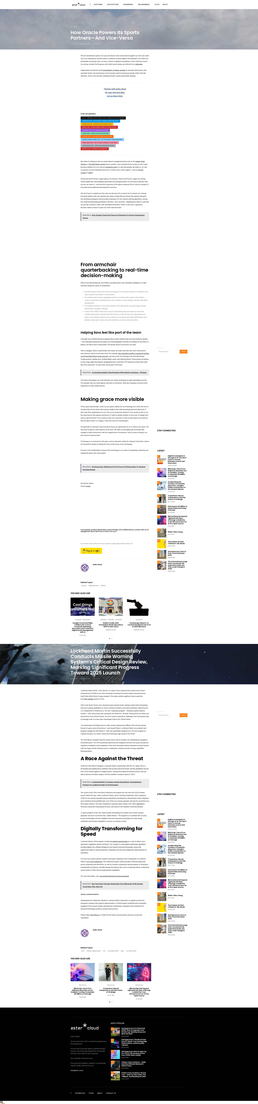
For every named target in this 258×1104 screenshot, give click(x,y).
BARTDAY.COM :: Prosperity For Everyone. (94, 149)
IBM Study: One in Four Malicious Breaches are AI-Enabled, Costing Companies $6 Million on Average (177, 472)
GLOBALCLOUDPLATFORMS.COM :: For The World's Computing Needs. (102, 139)
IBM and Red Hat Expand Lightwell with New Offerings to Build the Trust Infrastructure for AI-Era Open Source (177, 520)
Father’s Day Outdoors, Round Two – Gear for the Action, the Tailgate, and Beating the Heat (133, 1075)
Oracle (88, 486)
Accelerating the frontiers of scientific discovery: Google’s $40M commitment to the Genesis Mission (177, 485)
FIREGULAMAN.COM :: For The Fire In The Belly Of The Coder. (99, 142)
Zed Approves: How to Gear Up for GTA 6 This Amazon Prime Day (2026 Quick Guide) (133, 1053)
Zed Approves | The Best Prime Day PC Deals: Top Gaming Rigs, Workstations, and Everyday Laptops (134, 1042)
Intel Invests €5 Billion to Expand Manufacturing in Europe (177, 508)
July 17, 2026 (171, 501)
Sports (103, 585)
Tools (156, 4)
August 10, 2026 (172, 465)
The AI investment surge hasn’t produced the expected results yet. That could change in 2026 (177, 565)
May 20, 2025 (82, 635)
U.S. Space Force (131, 951)
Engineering (128, 4)
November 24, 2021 (85, 44)
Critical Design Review (94, 951)
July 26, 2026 (171, 491)
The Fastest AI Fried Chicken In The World (176, 543)
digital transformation (120, 841)
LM (104, 951)
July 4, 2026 (171, 534)
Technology (86, 619)
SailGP (90, 173)
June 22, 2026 (125, 1057)
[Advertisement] (115, 244)
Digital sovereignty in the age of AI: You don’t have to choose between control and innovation (177, 459)
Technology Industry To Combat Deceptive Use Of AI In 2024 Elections (139, 625)
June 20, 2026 (125, 1068)
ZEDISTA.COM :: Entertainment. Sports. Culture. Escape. (99, 127)
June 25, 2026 (125, 1036)
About (165, 4)
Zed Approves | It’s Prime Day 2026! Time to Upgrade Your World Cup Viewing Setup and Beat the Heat (133, 1031)
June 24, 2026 (125, 1047)
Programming (144, 4)
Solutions (74, 26)
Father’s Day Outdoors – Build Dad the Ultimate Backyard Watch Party (133, 1064)
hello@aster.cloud (88, 531)
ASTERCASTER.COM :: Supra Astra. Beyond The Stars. (98, 145)
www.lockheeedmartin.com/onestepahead (114, 876)
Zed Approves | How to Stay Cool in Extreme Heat (177, 553)
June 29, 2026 (171, 546)
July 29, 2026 (171, 478)
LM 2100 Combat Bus (94, 862)
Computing (103, 619)
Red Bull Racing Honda (97, 164)
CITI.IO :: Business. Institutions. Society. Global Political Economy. (103, 118)
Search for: (160, 348)
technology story (111, 167)
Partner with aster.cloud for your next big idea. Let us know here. (115, 92)
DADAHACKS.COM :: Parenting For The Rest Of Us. (97, 124)
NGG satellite (88, 699)
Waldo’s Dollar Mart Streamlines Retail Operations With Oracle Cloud (111, 625)
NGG (122, 951)
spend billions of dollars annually (114, 70)
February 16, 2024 (139, 630)
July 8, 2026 (171, 526)
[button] (109, 638)
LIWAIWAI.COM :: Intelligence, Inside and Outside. (97, 136)
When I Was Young (175, 532)
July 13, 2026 (171, 512)
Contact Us (111, 1093)
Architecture (112, 4)
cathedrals (139, 64)
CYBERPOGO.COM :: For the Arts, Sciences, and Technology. (100, 121)
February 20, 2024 (111, 630)
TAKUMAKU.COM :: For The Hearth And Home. (95, 130)
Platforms (98, 4)
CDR (83, 951)
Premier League (93, 585)
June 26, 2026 (171, 571)
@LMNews (95, 915)
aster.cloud (74, 44)
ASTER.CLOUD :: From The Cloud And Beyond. (95, 133)
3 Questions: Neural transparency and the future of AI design (177, 497)
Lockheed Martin (113, 951)
